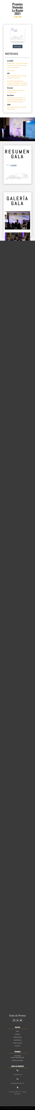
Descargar (17, 46)
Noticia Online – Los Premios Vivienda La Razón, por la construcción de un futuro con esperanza (17, 65)
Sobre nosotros (17, 1043)
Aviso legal (17, 1056)
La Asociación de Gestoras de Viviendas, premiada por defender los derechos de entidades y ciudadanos (17, 83)
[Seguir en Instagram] (14, 1020)
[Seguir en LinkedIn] (17, 1020)
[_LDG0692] (17, 229)
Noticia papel (10, 70)
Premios (17, 1034)
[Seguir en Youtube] (21, 1020)
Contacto (17, 1046)
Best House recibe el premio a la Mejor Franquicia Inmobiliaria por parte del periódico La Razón (16, 100)
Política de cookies (17, 1060)
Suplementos (17, 1040)
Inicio (17, 1031)
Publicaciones (17, 1037)
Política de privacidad (17, 1057)
